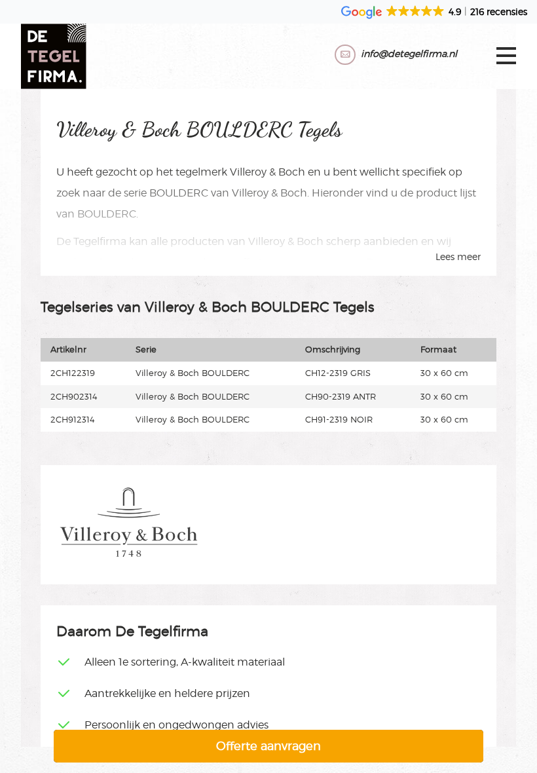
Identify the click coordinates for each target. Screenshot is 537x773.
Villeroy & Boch (267, 172)
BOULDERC (178, 193)
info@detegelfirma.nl (409, 53)
